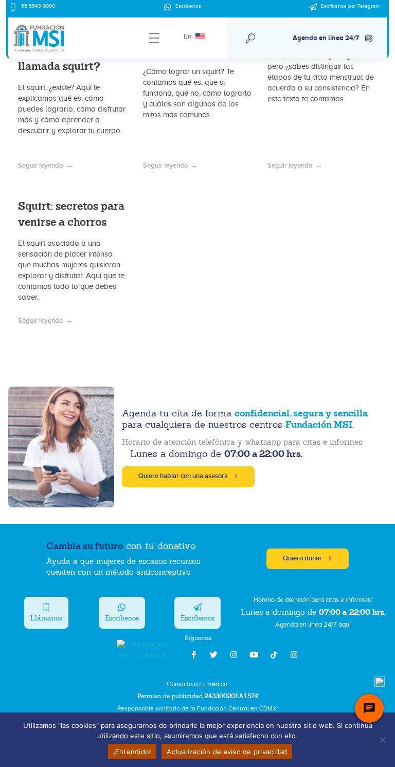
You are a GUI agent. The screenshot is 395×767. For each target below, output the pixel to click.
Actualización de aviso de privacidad (227, 751)
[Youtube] (254, 655)
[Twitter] (214, 655)
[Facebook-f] (194, 655)
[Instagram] (234, 655)
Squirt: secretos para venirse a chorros (71, 213)
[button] (250, 38)
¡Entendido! (132, 751)
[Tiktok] (274, 655)
